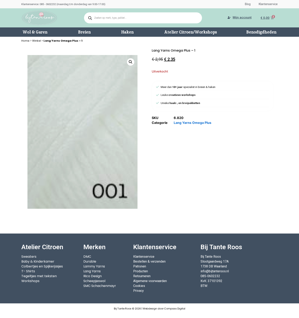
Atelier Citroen (42, 247)
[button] (130, 62)
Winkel (36, 41)
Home (25, 41)
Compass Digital (174, 308)
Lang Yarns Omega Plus (192, 123)
